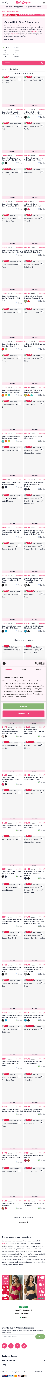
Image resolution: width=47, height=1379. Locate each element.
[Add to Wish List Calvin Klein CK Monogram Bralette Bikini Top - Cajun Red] (19, 217)
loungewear (14, 33)
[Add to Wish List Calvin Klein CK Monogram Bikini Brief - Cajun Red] (42, 217)
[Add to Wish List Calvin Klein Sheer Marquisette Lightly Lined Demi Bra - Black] (42, 649)
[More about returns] (33, 7)
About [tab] (38, 669)
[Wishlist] (40, 3)
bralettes (34, 31)
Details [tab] (23, 669)
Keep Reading (8, 40)
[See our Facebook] (11, 1346)
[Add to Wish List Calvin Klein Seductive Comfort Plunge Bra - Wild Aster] (19, 263)
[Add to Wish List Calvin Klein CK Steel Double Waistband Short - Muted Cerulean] (19, 497)
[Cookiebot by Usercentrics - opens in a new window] (34, 663)
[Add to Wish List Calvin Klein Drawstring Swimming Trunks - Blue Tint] (19, 125)
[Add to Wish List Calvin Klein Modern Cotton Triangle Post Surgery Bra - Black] (19, 545)
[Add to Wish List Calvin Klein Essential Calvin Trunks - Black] (19, 792)
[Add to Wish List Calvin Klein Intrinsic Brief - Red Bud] (42, 1122)
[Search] (6, 3)
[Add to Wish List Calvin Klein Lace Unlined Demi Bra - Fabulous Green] (42, 263)
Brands (9, 11)
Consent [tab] (8, 669)
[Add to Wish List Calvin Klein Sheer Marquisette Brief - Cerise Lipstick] (19, 744)
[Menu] (3, 3)
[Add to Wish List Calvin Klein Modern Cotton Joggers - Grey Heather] (42, 744)
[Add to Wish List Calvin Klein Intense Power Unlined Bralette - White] (42, 125)
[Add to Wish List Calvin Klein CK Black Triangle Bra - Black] (42, 311)
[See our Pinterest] (17, 1346)
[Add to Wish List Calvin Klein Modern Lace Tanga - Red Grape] (42, 1028)
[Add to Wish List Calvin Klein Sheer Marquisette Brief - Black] (42, 171)
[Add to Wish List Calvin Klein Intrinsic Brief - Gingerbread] (19, 1170)
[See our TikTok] (24, 1346)
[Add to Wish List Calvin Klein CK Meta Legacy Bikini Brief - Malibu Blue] (42, 593)
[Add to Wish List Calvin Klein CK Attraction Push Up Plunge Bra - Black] (19, 79)
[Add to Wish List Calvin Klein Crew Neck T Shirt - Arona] (42, 403)
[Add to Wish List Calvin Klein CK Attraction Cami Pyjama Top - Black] (19, 171)
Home (3, 11)
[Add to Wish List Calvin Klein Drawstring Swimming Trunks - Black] (42, 79)
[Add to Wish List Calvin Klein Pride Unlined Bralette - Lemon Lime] (42, 357)
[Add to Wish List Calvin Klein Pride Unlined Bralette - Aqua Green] (19, 403)
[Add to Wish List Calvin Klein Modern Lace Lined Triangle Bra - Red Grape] (19, 1028)
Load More (22, 1222)
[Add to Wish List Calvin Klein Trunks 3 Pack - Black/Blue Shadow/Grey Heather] (42, 449)
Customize (22, 714)
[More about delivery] (14, 7)
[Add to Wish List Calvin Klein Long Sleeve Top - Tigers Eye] (42, 1170)
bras (3, 1243)
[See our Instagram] (4, 1346)
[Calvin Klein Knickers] (16, 51)
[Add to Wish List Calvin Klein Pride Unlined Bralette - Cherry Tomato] (19, 357)
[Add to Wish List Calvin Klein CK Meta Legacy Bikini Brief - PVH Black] (19, 593)
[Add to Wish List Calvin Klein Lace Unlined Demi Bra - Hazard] (19, 311)
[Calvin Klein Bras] (6, 51)
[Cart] (44, 3)
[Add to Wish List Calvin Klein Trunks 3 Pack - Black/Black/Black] (19, 449)
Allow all (23, 706)
